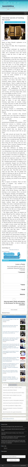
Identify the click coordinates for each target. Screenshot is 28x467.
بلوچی (9, 2)
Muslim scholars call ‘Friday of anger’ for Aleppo (12, 387)
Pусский (5, 2)
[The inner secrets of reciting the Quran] (14, 31)
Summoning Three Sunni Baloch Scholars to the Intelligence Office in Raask (11, 352)
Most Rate (5, 384)
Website (22, 294)
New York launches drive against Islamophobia (12, 412)
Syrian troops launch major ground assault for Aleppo (13, 392)
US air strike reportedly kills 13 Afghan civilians (12, 405)
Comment (21, 272)
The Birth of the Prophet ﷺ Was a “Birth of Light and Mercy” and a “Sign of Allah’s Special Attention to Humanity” (11, 339)
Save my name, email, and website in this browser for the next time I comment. (14, 303)
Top (2, 465)
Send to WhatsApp (5, 251)
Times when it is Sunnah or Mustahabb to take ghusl (13, 400)
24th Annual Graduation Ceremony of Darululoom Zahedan (13, 409)
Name (22, 284)
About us (5, 448)
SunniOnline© (23, 465)
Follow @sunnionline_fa (14, 249)
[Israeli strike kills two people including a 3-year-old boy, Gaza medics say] (22, 333)
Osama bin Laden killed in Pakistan (10, 390)
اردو (11, 2)
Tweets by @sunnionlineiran (8, 418)
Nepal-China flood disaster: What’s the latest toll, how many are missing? (10, 326)
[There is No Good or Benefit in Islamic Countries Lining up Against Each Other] (22, 372)
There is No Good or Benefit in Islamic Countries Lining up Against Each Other (10, 371)
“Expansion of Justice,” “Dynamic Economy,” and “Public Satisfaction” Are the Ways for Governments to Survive (10, 378)
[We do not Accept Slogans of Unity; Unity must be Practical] (22, 321)
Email (23, 289)
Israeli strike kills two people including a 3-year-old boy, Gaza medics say (11, 332)
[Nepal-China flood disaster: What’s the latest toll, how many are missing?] (22, 327)
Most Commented (12, 384)
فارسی (18, 2)
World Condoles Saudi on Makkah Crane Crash (12, 395)
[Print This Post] (21, 22)
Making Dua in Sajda (7, 397)
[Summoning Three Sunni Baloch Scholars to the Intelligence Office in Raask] (22, 353)
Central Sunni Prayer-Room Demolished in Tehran (13, 403)
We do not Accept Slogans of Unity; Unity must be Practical (12, 426)
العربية (15, 2)
